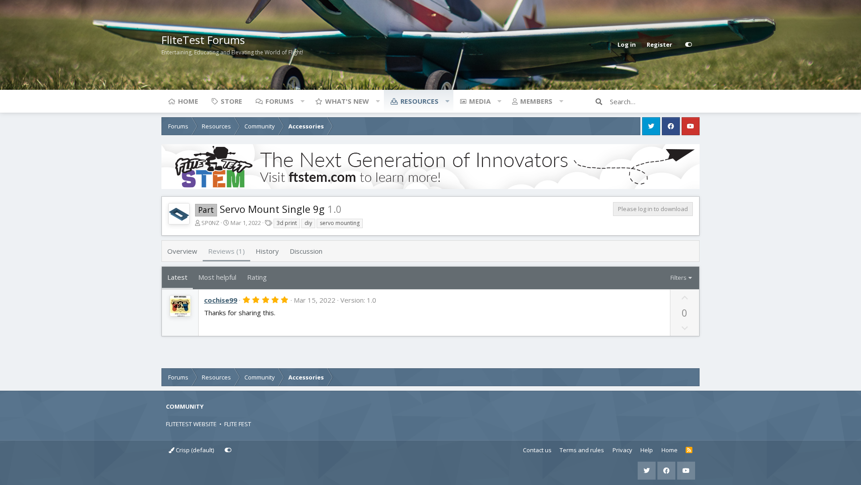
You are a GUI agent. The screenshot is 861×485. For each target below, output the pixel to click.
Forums (279, 101)
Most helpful (217, 277)
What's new (347, 101)
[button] (302, 101)
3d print (287, 223)
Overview (182, 251)
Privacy (622, 450)
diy (308, 223)
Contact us (537, 450)
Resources (419, 101)
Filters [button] (678, 277)
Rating (257, 277)
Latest (177, 277)
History (267, 251)
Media (480, 101)
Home (188, 101)
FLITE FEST (237, 424)
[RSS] (689, 450)
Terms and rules (582, 450)
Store (231, 101)
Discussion (306, 251)
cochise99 (220, 299)
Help (646, 450)
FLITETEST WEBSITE (191, 424)
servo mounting (340, 223)
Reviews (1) (226, 251)
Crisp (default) (194, 450)
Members (536, 101)
